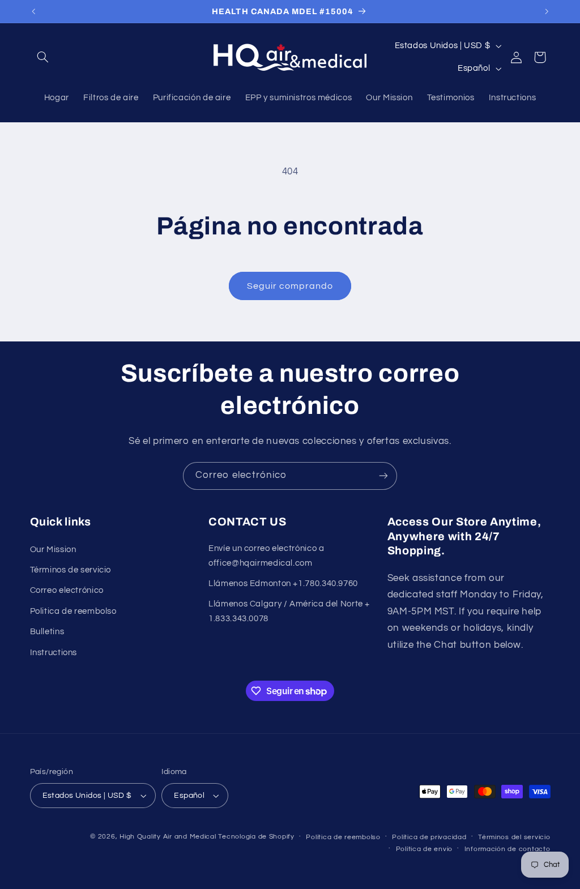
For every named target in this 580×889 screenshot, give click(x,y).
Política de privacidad (429, 837)
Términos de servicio (71, 570)
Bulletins (47, 631)
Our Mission (53, 549)
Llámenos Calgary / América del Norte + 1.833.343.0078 (289, 611)
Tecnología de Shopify (256, 837)
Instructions (54, 652)
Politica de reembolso (73, 611)
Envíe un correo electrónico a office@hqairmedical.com (266, 555)
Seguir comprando (290, 285)
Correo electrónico (67, 590)
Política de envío (424, 849)
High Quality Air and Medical (168, 837)
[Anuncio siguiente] (546, 11)
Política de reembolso (343, 837)
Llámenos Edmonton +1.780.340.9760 (283, 583)
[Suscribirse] (383, 476)
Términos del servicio (514, 837)
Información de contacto (507, 849)
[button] (43, 57)
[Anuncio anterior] (33, 11)
